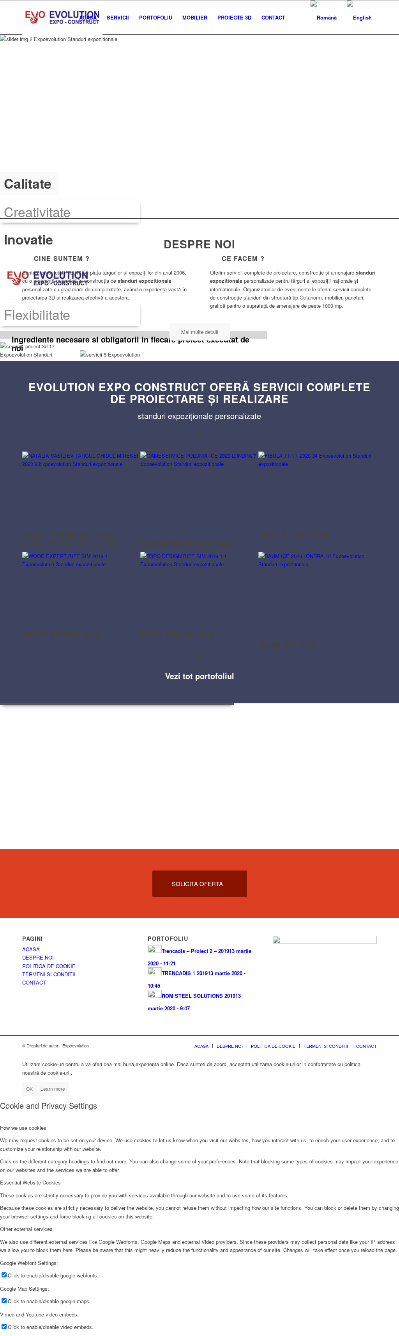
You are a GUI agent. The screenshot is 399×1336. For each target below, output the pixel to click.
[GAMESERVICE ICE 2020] (199, 463)
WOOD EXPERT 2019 (61, 634)
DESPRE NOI (38, 957)
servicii (278, 387)
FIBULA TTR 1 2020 (294, 534)
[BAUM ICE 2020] (317, 564)
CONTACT (34, 982)
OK (29, 1088)
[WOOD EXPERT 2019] (81, 564)
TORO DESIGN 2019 (177, 634)
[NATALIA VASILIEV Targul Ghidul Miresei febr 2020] (81, 463)
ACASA (31, 949)
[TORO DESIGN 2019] (199, 564)
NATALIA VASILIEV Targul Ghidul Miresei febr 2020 (69, 538)
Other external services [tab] (26, 1229)
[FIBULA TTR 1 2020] (317, 463)
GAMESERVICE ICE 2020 (186, 544)
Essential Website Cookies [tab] (30, 1182)
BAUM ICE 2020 (286, 644)
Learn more (53, 1088)
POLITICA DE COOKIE (49, 966)
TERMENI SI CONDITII (49, 974)
